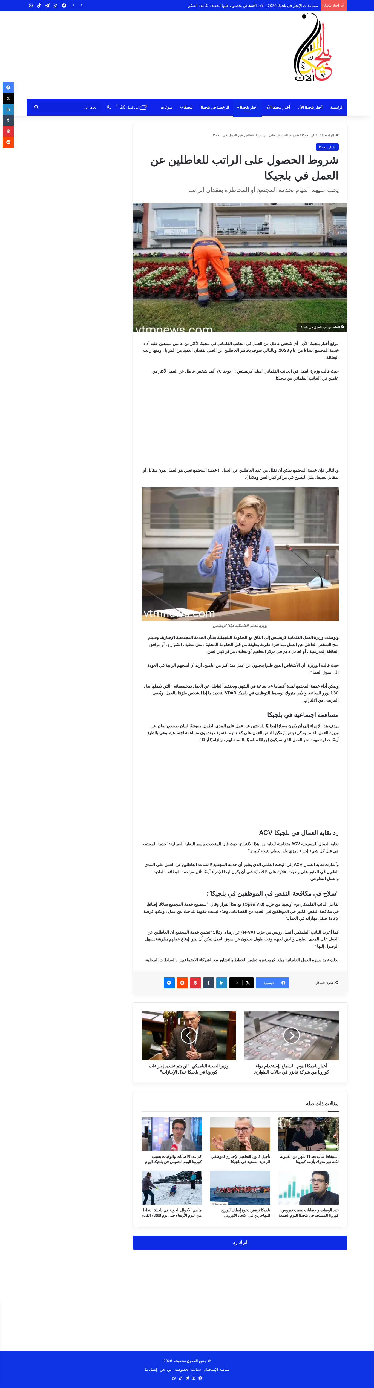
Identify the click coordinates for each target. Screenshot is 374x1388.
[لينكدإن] (221, 982)
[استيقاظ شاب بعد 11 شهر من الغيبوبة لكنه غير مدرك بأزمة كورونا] (308, 1134)
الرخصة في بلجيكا (215, 107)
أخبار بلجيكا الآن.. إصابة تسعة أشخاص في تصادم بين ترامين (273, 5)
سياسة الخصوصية (187, 1369)
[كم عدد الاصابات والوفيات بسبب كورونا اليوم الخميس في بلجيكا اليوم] (172, 1134)
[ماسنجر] (169, 982)
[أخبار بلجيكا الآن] (313, 47)
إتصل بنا (151, 1369)
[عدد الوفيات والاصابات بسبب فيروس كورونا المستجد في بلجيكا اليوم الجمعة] (308, 1188)
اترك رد (240, 1242)
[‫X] (8, 98)
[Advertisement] (132, 55)
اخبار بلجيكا (249, 107)
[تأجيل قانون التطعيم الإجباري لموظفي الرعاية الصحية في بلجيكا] (240, 1134)
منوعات (167, 107)
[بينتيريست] (195, 982)
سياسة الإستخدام (216, 1369)
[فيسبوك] (8, 87)
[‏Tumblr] (208, 982)
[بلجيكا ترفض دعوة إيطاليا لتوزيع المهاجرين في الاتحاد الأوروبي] (240, 1188)
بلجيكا (188, 107)
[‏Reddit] (182, 982)
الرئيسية (336, 107)
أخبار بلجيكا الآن (278, 107)
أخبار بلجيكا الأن (310, 107)
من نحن (166, 1369)
